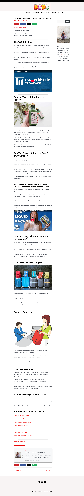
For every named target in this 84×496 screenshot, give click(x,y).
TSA (33, 45)
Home (22, 12)
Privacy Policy (28, 1)
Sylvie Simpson (28, 450)
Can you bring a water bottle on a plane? (22, 418)
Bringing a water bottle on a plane (21, 425)
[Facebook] (58, 12)
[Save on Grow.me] (1, 252)
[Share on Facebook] (1, 248)
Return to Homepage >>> (19, 445)
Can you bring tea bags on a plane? (21, 428)
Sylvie (62, 54)
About (2, 1)
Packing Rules (17, 20)
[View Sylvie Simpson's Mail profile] (23, 457)
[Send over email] (1, 250)
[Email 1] (60, 12)
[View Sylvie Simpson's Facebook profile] (23, 451)
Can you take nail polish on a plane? (21, 415)
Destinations (28, 12)
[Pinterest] (63, 12)
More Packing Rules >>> (19, 441)
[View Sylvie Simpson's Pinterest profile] (23, 453)
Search (67, 21)
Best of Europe (36, 12)
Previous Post (17, 470)
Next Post (49, 470)
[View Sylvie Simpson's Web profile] (23, 455)
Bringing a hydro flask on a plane (21, 432)
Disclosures (20, 1)
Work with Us (8, 1)
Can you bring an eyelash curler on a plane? (23, 435)
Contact (14, 1)
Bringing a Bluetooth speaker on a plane (22, 422)
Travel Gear (53, 12)
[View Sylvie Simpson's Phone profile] (23, 460)
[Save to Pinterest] (1, 246)
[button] (83, 1)
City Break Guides (45, 12)
